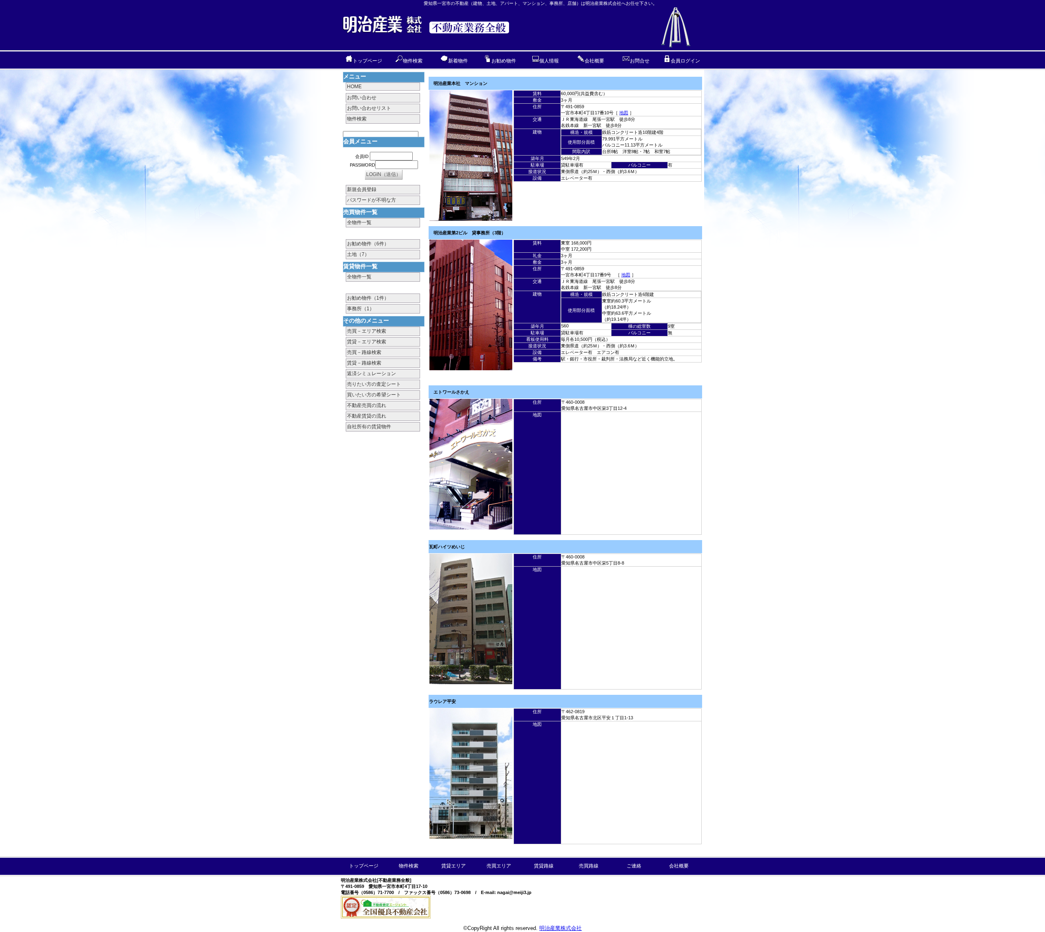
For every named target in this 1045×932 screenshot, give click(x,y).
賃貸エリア (453, 866)
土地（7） (358, 254)
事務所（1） (360, 308)
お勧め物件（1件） (368, 298)
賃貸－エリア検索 (366, 342)
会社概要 (594, 61)
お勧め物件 (503, 61)
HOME (354, 86)
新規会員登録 (361, 189)
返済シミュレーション (371, 373)
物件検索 (412, 61)
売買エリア (499, 866)
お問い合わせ (361, 97)
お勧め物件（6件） (368, 244)
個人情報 (549, 61)
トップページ (367, 61)
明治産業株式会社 (560, 928)
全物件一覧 (359, 222)
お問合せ (639, 61)
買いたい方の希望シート (374, 395)
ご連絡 (634, 866)
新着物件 (458, 61)
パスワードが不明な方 (371, 200)
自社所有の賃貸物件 (369, 426)
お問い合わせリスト (369, 108)
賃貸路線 (544, 866)
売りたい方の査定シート (374, 384)
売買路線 (588, 866)
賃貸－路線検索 (364, 363)
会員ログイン (685, 61)
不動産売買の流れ (366, 405)
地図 (623, 112)
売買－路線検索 (364, 352)
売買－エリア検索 (366, 331)
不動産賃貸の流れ (366, 416)
